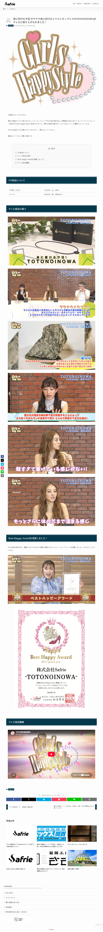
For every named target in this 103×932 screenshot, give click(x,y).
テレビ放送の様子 (24, 156)
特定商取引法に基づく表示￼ (16, 912)
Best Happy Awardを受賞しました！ (31, 159)
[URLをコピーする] (89, 799)
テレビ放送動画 (23, 163)
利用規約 (9, 907)
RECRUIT (9, 893)
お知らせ (11, 25)
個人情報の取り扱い (13, 902)
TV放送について (24, 152)
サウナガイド (10, 898)
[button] (13, 799)
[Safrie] (10, 4)
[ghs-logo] (51, 68)
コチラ (15, 136)
